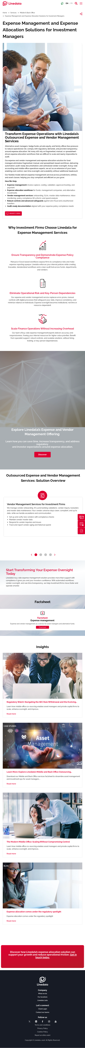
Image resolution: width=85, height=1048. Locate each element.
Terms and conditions (42, 1025)
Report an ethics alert (42, 1035)
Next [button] (54, 555)
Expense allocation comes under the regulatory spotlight (34, 912)
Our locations (42, 997)
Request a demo (15, 213)
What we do (42, 993)
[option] (43, 516)
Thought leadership (81, 530)
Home (5, 13)
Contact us (81, 517)
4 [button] (50, 554)
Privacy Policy (42, 1028)
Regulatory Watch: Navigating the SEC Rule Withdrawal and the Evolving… (42, 702)
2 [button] (40, 554)
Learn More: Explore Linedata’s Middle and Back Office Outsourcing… (39, 772)
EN (67, 3)
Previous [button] (31, 555)
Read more (11, 714)
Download (42, 627)
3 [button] (45, 554)
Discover (42, 454)
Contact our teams (42, 1012)
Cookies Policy (42, 1032)
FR (71, 3)
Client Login (42, 1009)
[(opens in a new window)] (29, 1021)
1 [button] (36, 554)
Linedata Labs (42, 1000)
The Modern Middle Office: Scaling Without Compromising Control (38, 842)
